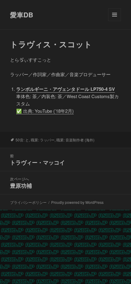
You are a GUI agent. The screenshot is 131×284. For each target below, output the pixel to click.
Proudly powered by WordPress (77, 202)
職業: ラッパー (43, 139)
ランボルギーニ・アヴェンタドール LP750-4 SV (65, 89)
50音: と (22, 139)
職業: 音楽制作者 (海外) (75, 139)
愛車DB (21, 15)
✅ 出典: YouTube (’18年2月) (45, 111)
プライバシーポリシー (28, 202)
